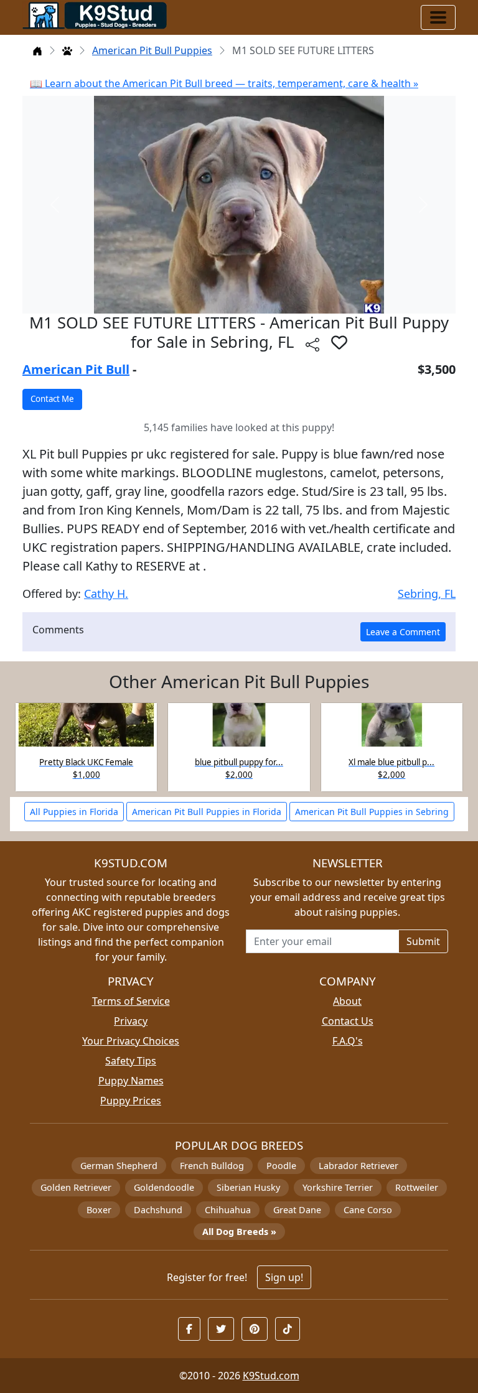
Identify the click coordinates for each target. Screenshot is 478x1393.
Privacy (131, 1021)
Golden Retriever (75, 1187)
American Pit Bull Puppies (152, 50)
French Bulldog (212, 1166)
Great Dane (297, 1210)
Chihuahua (228, 1210)
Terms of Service (131, 1001)
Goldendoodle (164, 1187)
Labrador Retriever (358, 1166)
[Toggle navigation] (438, 17)
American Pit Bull (75, 369)
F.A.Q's (347, 1041)
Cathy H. (106, 593)
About (347, 1001)
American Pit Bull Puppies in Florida (206, 812)
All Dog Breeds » (239, 1231)
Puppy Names (131, 1081)
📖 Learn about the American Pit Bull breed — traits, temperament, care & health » (224, 83)
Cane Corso (368, 1210)
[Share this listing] (312, 343)
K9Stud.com (271, 1375)
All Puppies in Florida (74, 812)
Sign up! (284, 1277)
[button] (339, 342)
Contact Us (347, 1021)
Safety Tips (130, 1061)
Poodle (281, 1166)
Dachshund (158, 1210)
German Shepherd (118, 1166)
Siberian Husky (248, 1187)
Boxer (99, 1210)
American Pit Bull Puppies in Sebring (372, 812)
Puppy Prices (130, 1100)
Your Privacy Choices (130, 1041)
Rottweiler (416, 1187)
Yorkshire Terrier (337, 1187)
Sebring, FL (427, 593)
